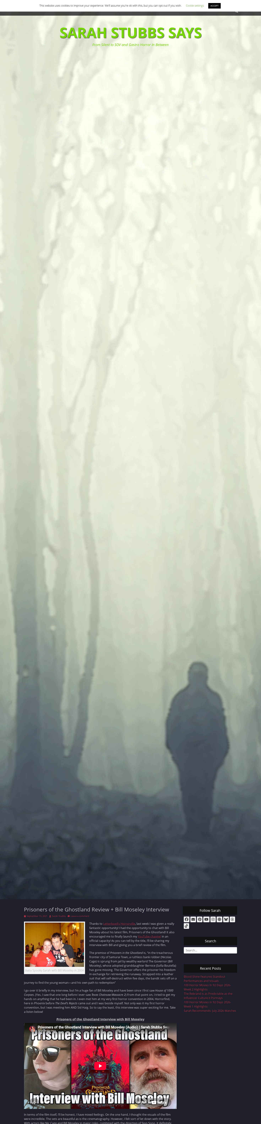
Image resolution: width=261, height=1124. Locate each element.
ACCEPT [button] (214, 5)
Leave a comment (79, 916)
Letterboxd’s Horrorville (119, 924)
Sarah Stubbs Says (130, 32)
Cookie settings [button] (195, 5)
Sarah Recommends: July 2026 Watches (210, 1011)
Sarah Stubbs (59, 916)
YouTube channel (149, 936)
